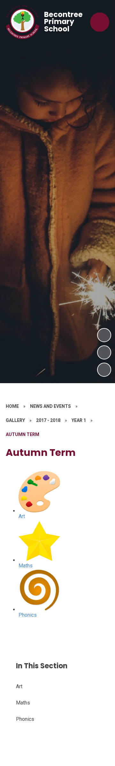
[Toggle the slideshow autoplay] (104, 370)
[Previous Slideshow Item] (104, 352)
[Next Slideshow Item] (104, 335)
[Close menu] (99, 22)
